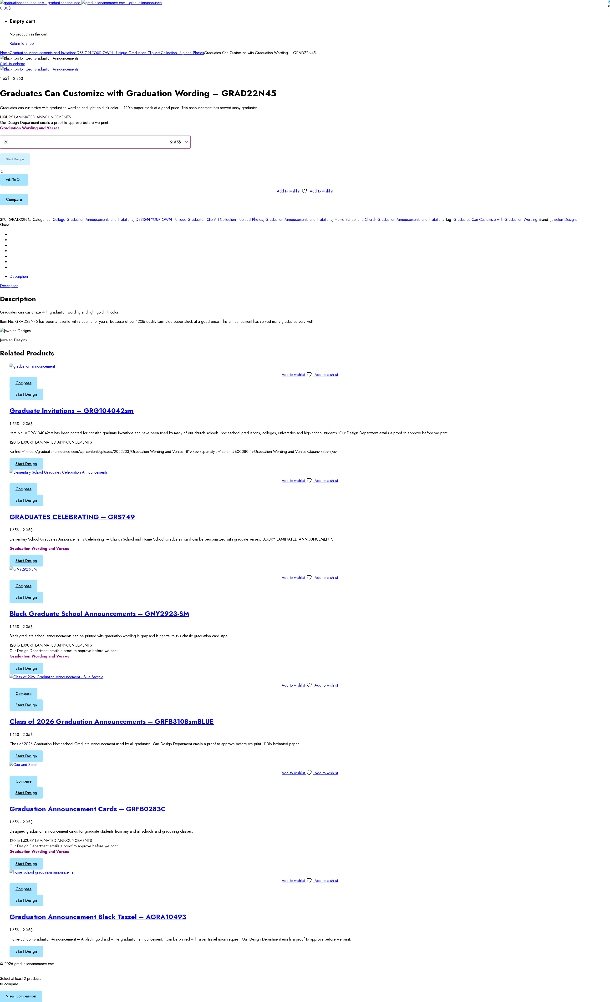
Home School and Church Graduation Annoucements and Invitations (389, 219)
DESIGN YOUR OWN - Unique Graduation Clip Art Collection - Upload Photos (140, 53)
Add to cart (14, 180)
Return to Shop (22, 43)
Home (5, 53)
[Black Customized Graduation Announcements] (39, 69)
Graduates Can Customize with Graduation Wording (495, 219)
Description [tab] (19, 276)
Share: (5, 225)
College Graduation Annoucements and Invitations (93, 219)
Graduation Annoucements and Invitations (43, 53)
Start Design (26, 394)
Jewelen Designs (563, 219)
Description (9, 285)
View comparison (21, 996)
